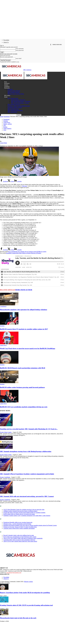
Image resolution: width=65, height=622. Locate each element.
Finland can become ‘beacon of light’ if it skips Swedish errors (20, 527)
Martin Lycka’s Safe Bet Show (16, 93)
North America (7, 128)
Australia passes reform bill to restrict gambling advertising (19, 528)
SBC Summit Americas (14, 104)
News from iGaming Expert (16, 519)
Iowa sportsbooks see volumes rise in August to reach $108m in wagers (27, 251)
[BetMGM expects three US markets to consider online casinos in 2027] (9, 324)
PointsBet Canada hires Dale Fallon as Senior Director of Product (23, 253)
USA (4, 130)
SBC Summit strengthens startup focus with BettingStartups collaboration (25, 451)
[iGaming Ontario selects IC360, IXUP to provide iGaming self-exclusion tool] (4, 602)
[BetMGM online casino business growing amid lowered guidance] (9, 382)
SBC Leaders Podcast (13, 92)
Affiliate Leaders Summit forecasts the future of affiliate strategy (20, 511)
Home (5, 81)
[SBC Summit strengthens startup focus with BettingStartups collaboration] (6, 448)
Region (5, 127)
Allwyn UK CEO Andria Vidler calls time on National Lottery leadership (22, 538)
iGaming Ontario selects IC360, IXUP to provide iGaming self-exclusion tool (26, 605)
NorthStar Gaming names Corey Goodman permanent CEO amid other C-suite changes (26, 515)
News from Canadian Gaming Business (21, 506)
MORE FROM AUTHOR (23, 290)
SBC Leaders (7, 95)
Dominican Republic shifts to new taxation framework (17, 522)
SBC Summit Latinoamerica (15, 110)
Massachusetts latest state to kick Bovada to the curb (18, 618)
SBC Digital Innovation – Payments (20, 101)
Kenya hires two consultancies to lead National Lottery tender (19, 536)
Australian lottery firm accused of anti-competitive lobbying (19, 540)
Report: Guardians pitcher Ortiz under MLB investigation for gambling (25, 592)
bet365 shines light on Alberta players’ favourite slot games (19, 514)
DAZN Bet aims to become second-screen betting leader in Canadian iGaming (24, 512)
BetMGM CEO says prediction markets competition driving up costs (23, 407)
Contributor (7, 477)
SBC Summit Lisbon (13, 109)
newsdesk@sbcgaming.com (13, 572)
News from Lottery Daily (16, 532)
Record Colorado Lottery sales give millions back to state (18, 535)
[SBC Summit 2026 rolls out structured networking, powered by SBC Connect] (6, 493)
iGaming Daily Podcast (14, 90)
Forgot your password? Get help (8, 54)
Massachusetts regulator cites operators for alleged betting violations (23, 309)
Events (5, 97)
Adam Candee (8, 432)
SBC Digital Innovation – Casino (20, 103)
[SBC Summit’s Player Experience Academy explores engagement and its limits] (6, 470)
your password (20, 50)
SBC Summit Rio (12, 112)
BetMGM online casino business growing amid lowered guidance (22, 387)
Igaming (6, 84)
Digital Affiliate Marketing (18, 100)
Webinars (10, 89)
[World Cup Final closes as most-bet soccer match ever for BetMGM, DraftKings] (9, 343)
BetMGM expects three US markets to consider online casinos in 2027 (24, 329)
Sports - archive (7, 124)
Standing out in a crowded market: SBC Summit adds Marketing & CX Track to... (29, 429)
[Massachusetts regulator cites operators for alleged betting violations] (9, 305)
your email (18, 58)
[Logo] (12, 79)
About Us (6, 42)
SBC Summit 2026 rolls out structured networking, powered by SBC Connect (27, 496)
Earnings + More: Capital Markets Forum (19, 106)
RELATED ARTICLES (7, 290)
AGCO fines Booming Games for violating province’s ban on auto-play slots (23, 509)
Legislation (6, 86)
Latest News (6, 122)
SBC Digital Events (13, 98)
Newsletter (6, 40)
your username (20, 48)
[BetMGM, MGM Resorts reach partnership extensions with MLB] (9, 363)
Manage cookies (28, 581)
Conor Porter (3, 143)
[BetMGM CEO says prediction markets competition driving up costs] (9, 402)
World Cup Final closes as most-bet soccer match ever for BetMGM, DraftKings (27, 348)
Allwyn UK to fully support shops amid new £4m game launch (20, 541)
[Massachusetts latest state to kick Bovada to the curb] (4, 614)
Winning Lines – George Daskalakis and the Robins (17, 524)
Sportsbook (6, 83)
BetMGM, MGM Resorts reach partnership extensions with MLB (22, 368)
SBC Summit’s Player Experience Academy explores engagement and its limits (27, 474)
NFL (4, 125)
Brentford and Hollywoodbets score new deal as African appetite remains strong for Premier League (30, 525)
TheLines (24, 186)
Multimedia (7, 87)
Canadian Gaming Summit (15, 107)
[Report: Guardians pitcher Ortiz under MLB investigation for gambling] (4, 589)
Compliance (3, 306)
